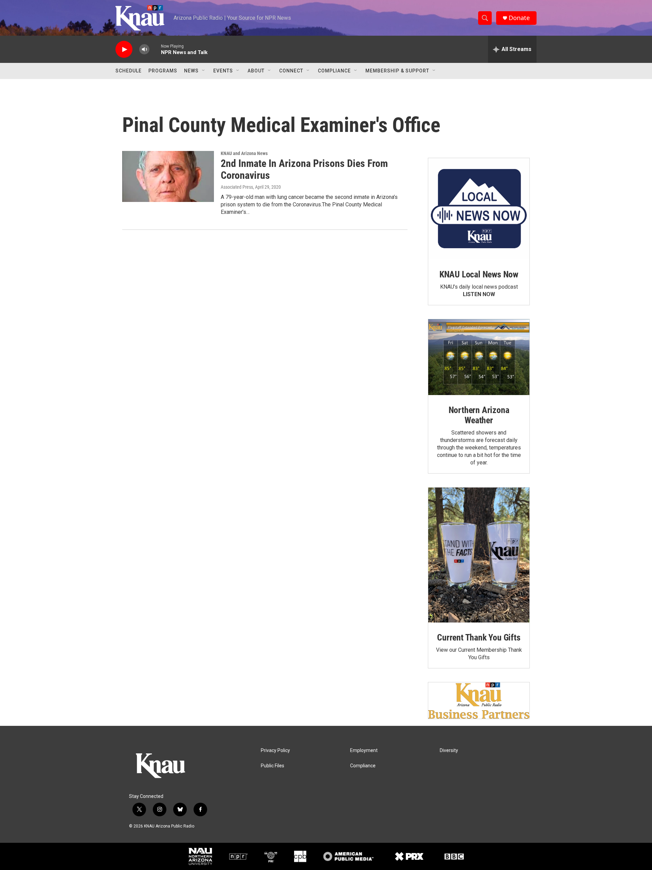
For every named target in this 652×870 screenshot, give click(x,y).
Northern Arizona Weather (479, 415)
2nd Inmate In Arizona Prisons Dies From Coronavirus (304, 169)
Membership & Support (397, 70)
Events (223, 70)
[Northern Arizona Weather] (478, 357)
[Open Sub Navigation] (203, 70)
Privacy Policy (275, 750)
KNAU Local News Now (478, 274)
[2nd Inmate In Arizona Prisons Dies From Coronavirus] (168, 176)
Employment (364, 750)
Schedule (128, 70)
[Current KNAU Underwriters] (478, 700)
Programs (162, 70)
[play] (124, 49)
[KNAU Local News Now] (478, 208)
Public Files (272, 765)
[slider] (155, 49)
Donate (519, 17)
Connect (291, 70)
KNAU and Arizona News (244, 153)
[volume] (144, 49)
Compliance (334, 70)
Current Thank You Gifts (478, 637)
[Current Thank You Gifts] (478, 555)
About (256, 70)
